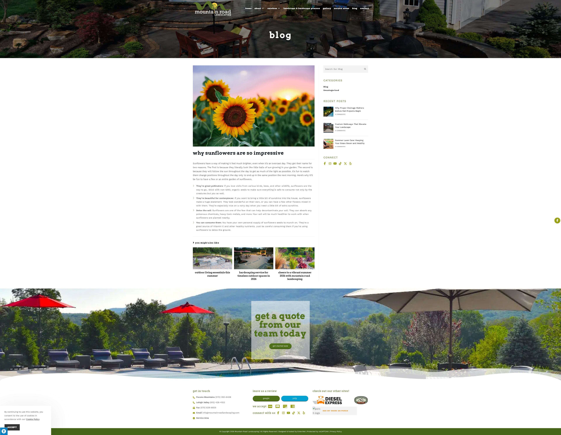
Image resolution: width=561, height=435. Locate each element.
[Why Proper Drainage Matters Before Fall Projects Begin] (328, 112)
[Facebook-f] (324, 163)
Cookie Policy (32, 419)
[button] (280, 346)
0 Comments (340, 114)
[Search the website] (345, 69)
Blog (325, 87)
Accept (12, 427)
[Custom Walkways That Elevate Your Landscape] (328, 128)
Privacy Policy (336, 431)
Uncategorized (331, 90)
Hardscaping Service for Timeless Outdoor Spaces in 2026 (254, 275)
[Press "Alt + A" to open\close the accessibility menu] (4, 431)
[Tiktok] (340, 163)
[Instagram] (330, 163)
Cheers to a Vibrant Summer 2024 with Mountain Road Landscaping (294, 275)
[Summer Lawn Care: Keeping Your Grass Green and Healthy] (328, 144)
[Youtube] (335, 163)
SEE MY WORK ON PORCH (335, 411)
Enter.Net (301, 431)
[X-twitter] (345, 163)
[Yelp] (350, 163)
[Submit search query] (365, 69)
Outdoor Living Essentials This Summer (212, 274)
